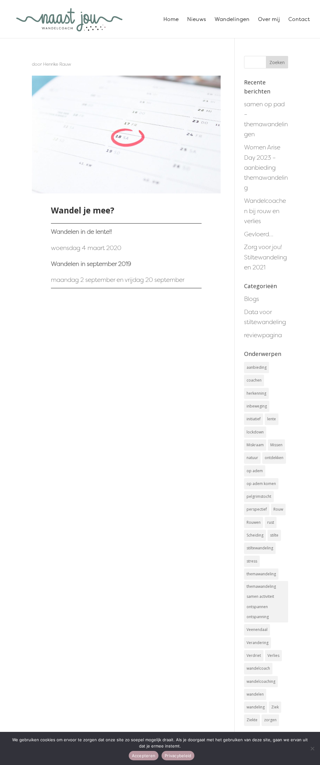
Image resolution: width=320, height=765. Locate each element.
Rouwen (254, 522)
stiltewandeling (260, 548)
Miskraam (255, 445)
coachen (254, 380)
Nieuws (196, 19)
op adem (255, 470)
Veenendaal (257, 629)
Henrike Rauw (57, 64)
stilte (274, 535)
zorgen (270, 719)
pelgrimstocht (259, 496)
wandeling (256, 707)
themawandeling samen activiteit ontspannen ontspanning (261, 601)
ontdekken (274, 457)
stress (252, 561)
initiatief (254, 419)
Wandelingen (232, 19)
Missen (276, 445)
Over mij (269, 19)
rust (270, 522)
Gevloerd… (258, 234)
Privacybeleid (178, 755)
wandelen (255, 694)
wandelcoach (258, 668)
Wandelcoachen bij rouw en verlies (265, 211)
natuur (252, 457)
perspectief (257, 509)
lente (271, 419)
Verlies (273, 655)
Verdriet (254, 655)
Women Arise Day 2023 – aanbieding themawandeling (266, 167)
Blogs (251, 299)
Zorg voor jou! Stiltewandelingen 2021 (265, 257)
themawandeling (261, 574)
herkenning (256, 393)
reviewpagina (263, 335)
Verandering (257, 642)
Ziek (275, 707)
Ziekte (252, 719)
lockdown (255, 432)
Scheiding (255, 535)
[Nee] (312, 748)
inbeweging (257, 406)
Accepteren (144, 755)
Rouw (278, 509)
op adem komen (261, 483)
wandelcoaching (261, 681)
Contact (299, 19)
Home (171, 19)
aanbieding (257, 367)
